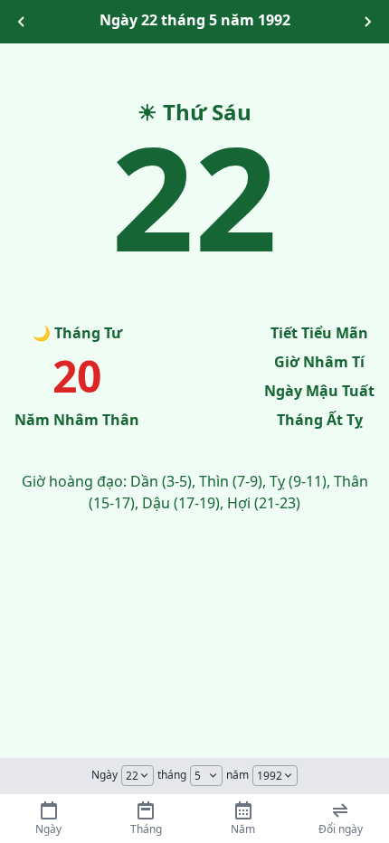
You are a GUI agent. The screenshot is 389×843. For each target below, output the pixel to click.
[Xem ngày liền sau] (367, 22)
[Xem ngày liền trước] (22, 22)
